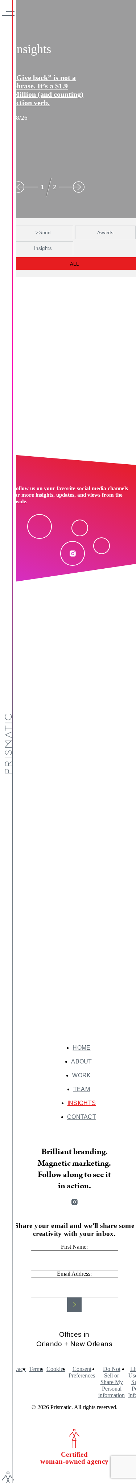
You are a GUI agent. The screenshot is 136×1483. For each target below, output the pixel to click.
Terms (36, 1369)
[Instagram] (72, 553)
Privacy (17, 1369)
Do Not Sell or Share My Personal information (111, 1382)
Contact (81, 1117)
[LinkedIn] (39, 526)
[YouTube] (101, 545)
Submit (74, 1304)
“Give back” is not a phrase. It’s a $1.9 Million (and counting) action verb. (48, 90)
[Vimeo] (79, 528)
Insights (43, 248)
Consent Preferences (82, 1372)
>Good (43, 232)
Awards (105, 232)
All (74, 264)
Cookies (55, 1369)
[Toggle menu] (8, 13)
